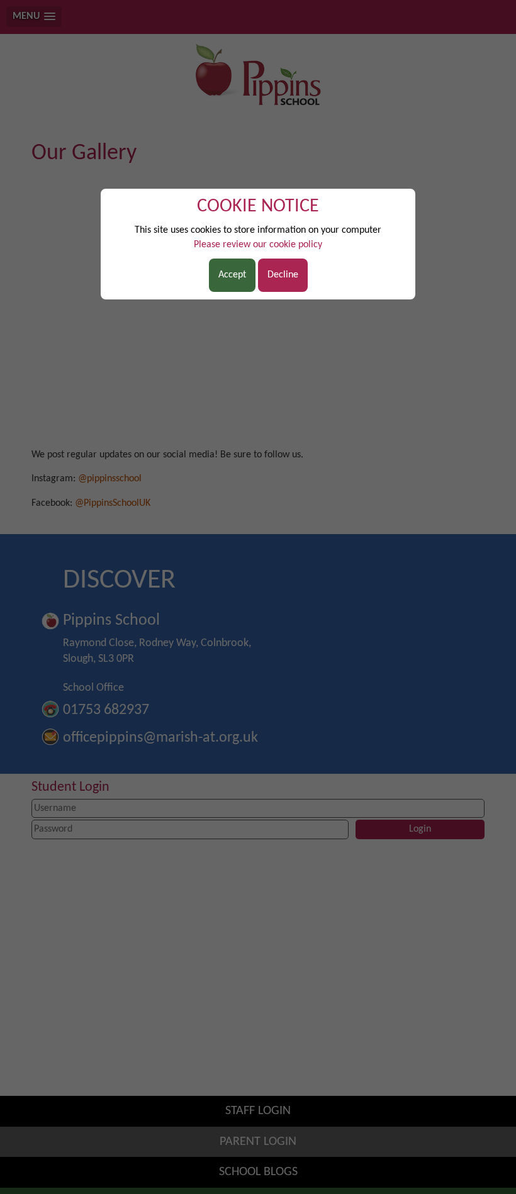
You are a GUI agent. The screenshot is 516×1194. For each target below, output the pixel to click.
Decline (282, 275)
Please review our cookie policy (258, 245)
